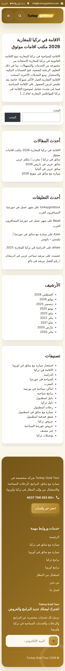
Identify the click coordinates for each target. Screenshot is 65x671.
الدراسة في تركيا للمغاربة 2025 (25, 247)
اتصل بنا (54, 590)
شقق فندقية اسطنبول (40, 416)
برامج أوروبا (52, 567)
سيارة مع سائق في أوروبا (44, 552)
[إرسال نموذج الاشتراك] (53, 640)
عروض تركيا (45, 421)
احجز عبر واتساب (45, 508)
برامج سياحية (45, 393)
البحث (56, 110)
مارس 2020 (45, 327)
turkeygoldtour (50, 207)
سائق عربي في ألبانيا (47, 169)
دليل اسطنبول (44, 398)
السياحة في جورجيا (41, 379)
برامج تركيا (52, 559)
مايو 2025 (46, 313)
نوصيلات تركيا (44, 435)
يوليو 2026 (46, 299)
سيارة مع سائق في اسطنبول (35, 412)
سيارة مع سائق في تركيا (44, 544)
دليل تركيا (47, 402)
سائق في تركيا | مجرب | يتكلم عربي (38, 159)
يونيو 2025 (46, 308)
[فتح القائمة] (8, 16)
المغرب (48, 384)
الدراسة (48, 374)
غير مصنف (46, 430)
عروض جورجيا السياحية (38, 426)
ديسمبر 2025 (44, 304)
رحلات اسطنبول (43, 407)
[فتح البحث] (20, 16)
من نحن (54, 582)
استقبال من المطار (47, 575)
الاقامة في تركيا (43, 370)
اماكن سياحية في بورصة (38, 388)
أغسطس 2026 (43, 294)
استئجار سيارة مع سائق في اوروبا (32, 365)
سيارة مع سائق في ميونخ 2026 (41, 173)
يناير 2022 (46, 318)
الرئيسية (54, 537)
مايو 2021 (47, 322)
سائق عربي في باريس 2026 (42, 164)
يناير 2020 (46, 332)
